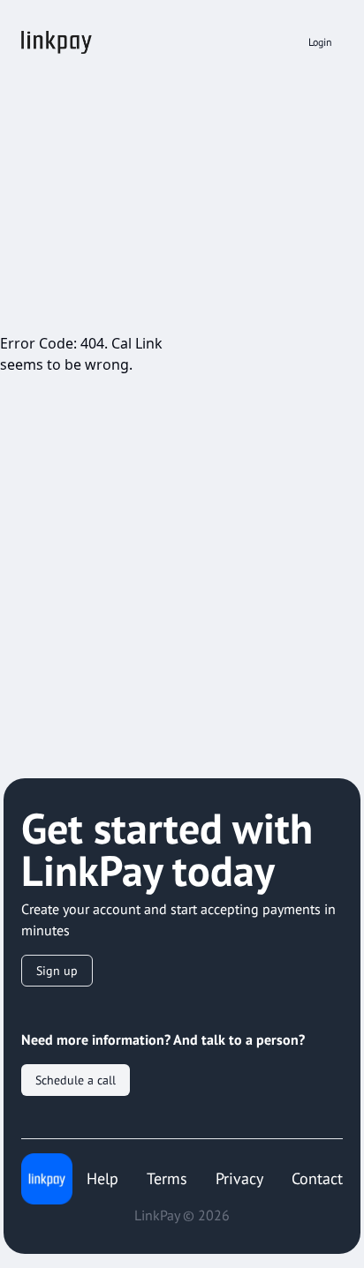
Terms (167, 1178)
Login (320, 42)
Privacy (239, 1178)
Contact (317, 1178)
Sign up (57, 971)
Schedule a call (75, 1080)
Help (102, 1178)
